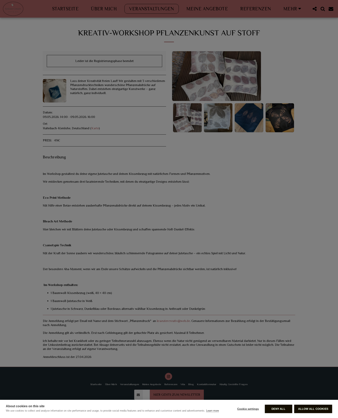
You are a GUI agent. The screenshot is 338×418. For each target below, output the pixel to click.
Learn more (212, 410)
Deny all (278, 408)
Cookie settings (248, 408)
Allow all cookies (313, 408)
